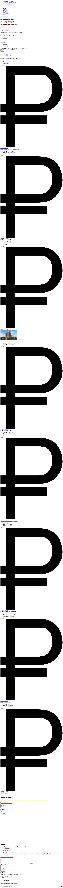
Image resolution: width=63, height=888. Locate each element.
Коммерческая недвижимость (9, 3)
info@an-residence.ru (7, 850)
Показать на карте (4, 30)
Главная (2, 35)
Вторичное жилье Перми (8, 1)
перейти (2, 877)
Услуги (4, 8)
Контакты (5, 14)
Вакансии (5, 9)
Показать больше (4, 148)
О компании (5, 12)
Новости (5, 10)
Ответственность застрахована (6, 857)
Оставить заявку (3, 34)
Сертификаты (6, 13)
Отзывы (4, 11)
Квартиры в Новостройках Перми (10, 2)
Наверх (2, 886)
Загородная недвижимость (8, 4)
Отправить (3, 809)
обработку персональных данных (15, 811)
